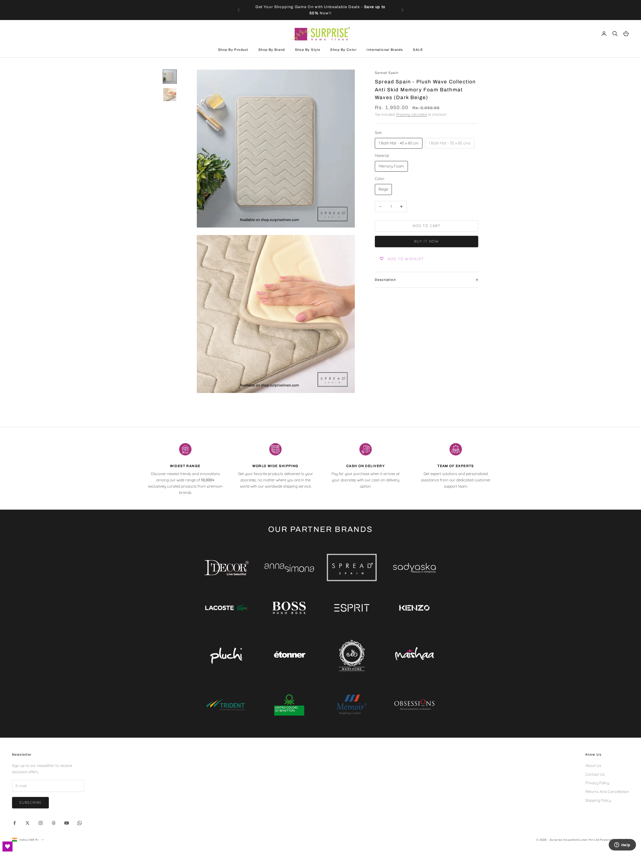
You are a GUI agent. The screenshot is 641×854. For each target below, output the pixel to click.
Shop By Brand (271, 50)
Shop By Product (233, 50)
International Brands (385, 50)
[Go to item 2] (170, 95)
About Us (593, 765)
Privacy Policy (597, 782)
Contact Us (595, 774)
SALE (418, 50)
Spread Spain (386, 73)
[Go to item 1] (170, 77)
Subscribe (30, 802)
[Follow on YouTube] (66, 822)
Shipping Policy (598, 800)
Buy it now (426, 241)
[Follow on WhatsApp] (79, 822)
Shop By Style (307, 50)
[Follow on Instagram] (40, 822)
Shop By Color (343, 50)
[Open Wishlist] (8, 846)
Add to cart (426, 226)
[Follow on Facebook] (14, 822)
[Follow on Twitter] (27, 822)
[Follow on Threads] (53, 822)
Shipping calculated (411, 114)
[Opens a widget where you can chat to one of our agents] (622, 845)
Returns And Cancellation (607, 791)
